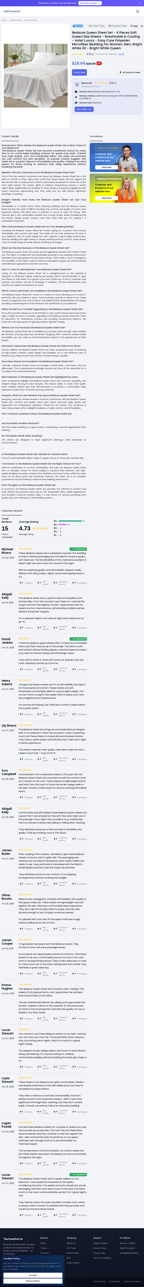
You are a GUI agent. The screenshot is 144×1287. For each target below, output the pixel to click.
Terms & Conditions (102, 1258)
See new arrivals (88, 3)
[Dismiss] (141, 3)
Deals (43, 1243)
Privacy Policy (99, 1248)
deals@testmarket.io (129, 1253)
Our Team (71, 1248)
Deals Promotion (127, 1248)
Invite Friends (73, 1263)
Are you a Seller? (128, 1243)
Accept (33, 1275)
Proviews (44, 1253)
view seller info (84, 109)
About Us (71, 1243)
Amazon (97, 86)
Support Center (100, 1243)
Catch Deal (79, 72)
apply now (106, 167)
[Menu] (138, 11)
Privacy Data (99, 1253)
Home (4, 20)
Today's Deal (15, 20)
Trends (43, 1248)
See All (121, 54)
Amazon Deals (31, 20)
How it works (73, 1253)
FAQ (69, 1258)
